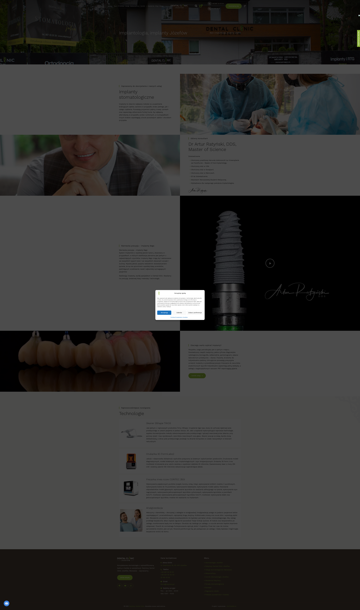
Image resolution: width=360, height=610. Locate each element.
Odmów (179, 312)
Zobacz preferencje (195, 312)
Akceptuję (164, 312)
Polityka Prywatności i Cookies (179, 317)
